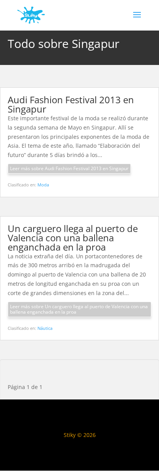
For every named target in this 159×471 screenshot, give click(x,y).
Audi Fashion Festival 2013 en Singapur (71, 104)
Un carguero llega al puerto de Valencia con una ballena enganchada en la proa (73, 237)
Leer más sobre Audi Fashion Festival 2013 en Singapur (69, 168)
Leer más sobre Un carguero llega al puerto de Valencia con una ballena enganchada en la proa (79, 309)
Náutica (44, 328)
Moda (43, 185)
